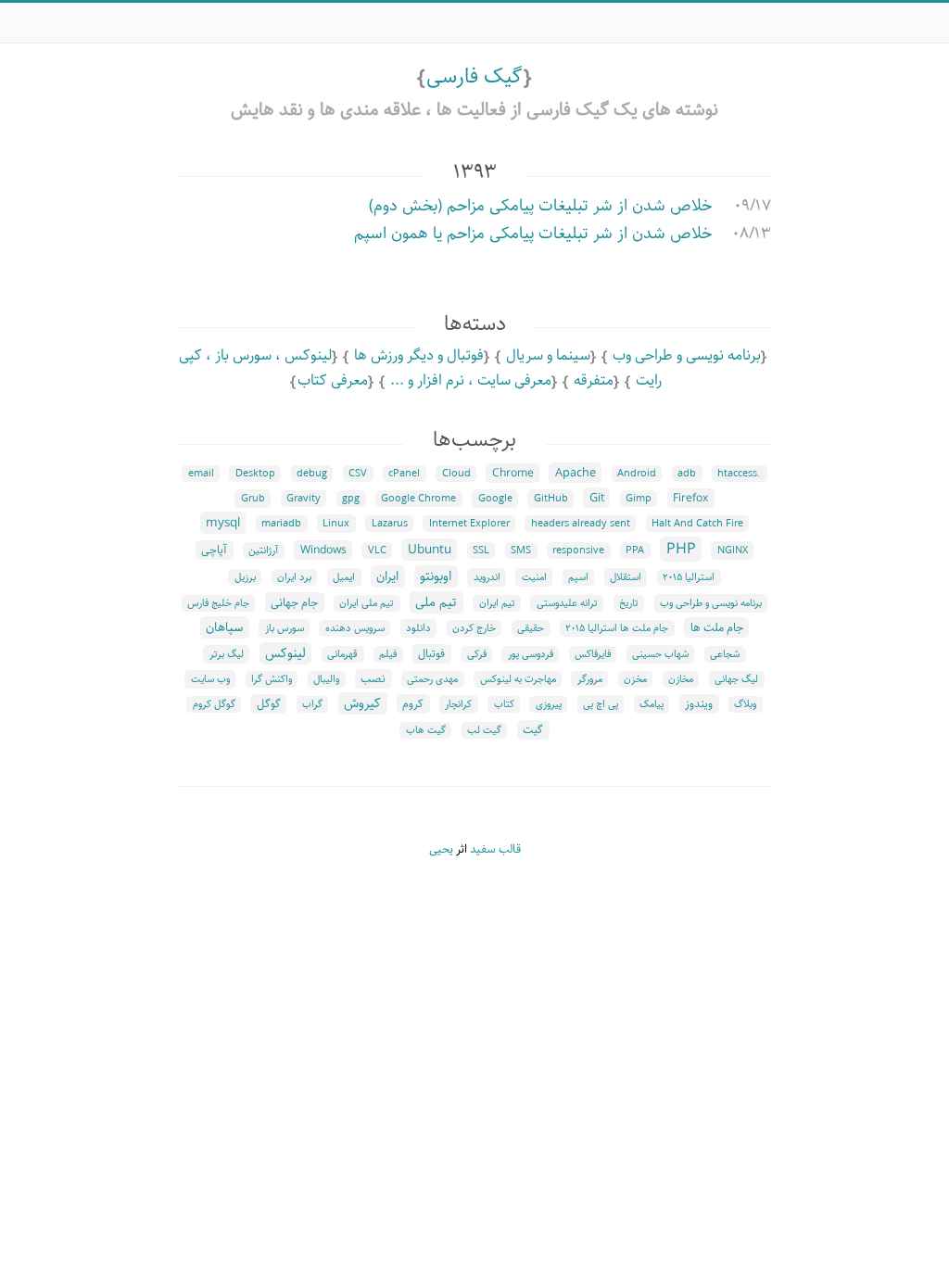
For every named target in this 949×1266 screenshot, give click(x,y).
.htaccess (739, 473)
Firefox (690, 498)
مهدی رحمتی (432, 679)
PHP (681, 549)
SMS (521, 550)
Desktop (255, 473)
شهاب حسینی (660, 654)
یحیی (441, 849)
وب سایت (210, 679)
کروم (413, 704)
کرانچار (458, 704)
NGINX (732, 550)
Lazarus (390, 523)
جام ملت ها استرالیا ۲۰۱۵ (616, 628)
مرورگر (589, 679)
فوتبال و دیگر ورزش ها (419, 355)
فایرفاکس (593, 654)
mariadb (281, 523)
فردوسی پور (530, 654)
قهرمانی (342, 654)
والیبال (326, 679)
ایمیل (344, 577)
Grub (253, 498)
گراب (312, 704)
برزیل (245, 577)
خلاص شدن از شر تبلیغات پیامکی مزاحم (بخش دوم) (540, 206)
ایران (387, 576)
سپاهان (224, 627)
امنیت (534, 577)
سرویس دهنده (355, 628)
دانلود (418, 628)
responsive (578, 550)
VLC (377, 550)
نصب (373, 679)
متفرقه (594, 380)
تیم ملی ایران (366, 603)
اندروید (487, 577)
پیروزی (549, 704)
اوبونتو (435, 576)
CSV (357, 473)
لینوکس (285, 653)
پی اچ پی (600, 704)
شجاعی (725, 654)
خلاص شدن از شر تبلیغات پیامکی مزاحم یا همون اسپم (533, 233)
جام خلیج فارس (218, 603)
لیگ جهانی (736, 679)
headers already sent (580, 523)
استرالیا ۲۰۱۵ (689, 577)
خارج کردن (474, 628)
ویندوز (699, 704)
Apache (575, 472)
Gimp (639, 498)
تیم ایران (497, 603)
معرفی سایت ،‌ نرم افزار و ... (470, 380)
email (201, 473)
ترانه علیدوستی (567, 603)
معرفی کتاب (332, 380)
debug (312, 473)
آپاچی (214, 550)
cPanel (404, 473)
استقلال (625, 577)
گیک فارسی (474, 76)
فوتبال (431, 654)
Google (495, 498)
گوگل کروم (214, 704)
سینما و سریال (548, 355)
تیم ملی (436, 602)
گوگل (269, 704)
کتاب (504, 704)
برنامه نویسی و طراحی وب (687, 355)
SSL (481, 550)
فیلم (388, 654)
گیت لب (484, 730)
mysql (223, 523)
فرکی (477, 654)
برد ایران (294, 577)
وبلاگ (745, 704)
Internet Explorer (469, 523)
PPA (635, 550)
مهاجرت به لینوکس (518, 679)
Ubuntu (429, 549)
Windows (323, 550)
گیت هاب (426, 730)
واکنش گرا (271, 679)
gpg (351, 498)
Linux (336, 523)
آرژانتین (263, 550)
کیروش (362, 703)
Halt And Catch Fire (697, 523)
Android (636, 473)
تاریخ (629, 603)
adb (686, 473)
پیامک (651, 704)
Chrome (513, 473)
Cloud (456, 473)
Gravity (303, 498)
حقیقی (530, 628)
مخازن (680, 679)
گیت (533, 730)
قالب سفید (495, 849)
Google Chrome (418, 498)
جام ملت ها (716, 627)
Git (596, 497)
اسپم (578, 577)
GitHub (551, 498)
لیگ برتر (226, 654)
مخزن (635, 679)
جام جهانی (294, 602)
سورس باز (284, 628)
